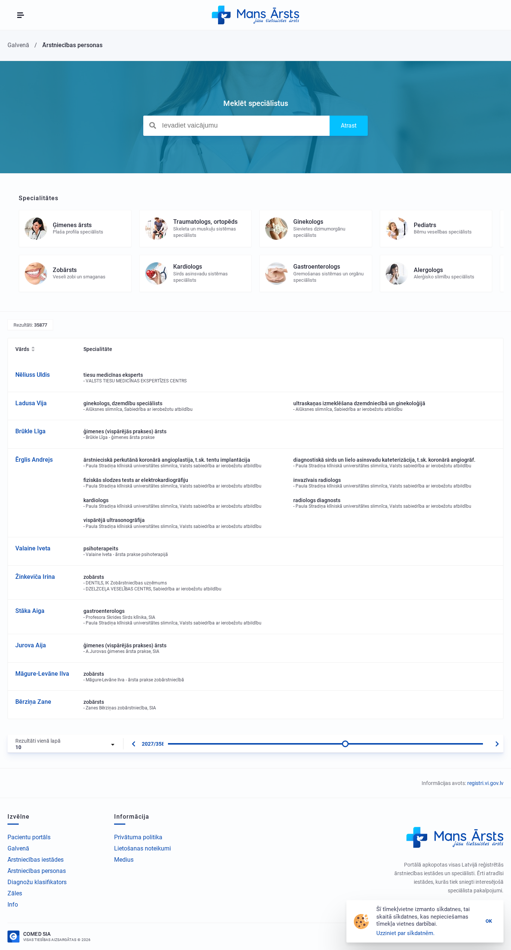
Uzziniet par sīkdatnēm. (405, 933)
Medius (124, 859)
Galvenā (18, 848)
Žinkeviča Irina (35, 576)
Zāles (14, 893)
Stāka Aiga (30, 610)
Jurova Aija (30, 645)
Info (12, 904)
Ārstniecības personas (36, 870)
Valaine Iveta (33, 548)
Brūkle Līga (30, 431)
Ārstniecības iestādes (35, 859)
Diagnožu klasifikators (37, 882)
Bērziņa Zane (33, 701)
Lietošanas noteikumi (142, 848)
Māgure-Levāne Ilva (42, 673)
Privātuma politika (138, 837)
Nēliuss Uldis (32, 374)
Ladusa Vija (31, 403)
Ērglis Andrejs (34, 459)
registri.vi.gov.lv (485, 783)
